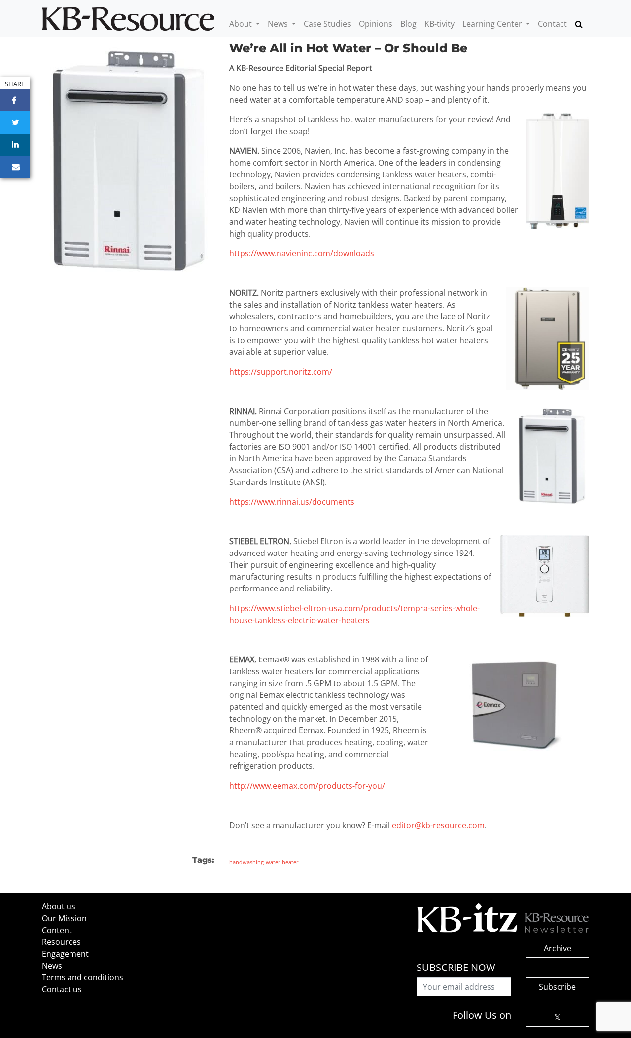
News (279, 23)
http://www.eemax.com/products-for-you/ (307, 785)
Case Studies (327, 23)
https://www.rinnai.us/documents (291, 501)
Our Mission (64, 918)
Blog (408, 23)
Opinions (375, 23)
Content (57, 930)
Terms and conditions (82, 977)
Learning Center (493, 23)
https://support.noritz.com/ (280, 371)
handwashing (246, 861)
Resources (61, 941)
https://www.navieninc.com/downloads (301, 253)
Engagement (65, 953)
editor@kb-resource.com (438, 825)
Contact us (62, 989)
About (241, 23)
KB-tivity (439, 23)
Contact (552, 23)
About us (58, 906)
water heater (282, 861)
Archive (557, 948)
